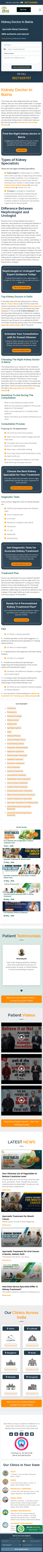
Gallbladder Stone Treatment (18, 779)
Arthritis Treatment (15, 771)
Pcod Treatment (13, 767)
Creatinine (11, 708)
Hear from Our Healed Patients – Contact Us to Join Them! (21, 999)
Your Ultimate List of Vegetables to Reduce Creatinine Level (19, 1175)
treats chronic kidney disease (16, 185)
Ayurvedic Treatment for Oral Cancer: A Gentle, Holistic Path (21, 1252)
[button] (16, 991)
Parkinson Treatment (15, 763)
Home (3, 38)
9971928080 (31, 2)
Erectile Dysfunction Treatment (19, 791)
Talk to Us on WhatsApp (21, 287)
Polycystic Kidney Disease (17, 747)
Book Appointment (10, 1345)
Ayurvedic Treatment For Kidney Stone (22, 803)
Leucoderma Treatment (16, 775)
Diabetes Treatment (15, 759)
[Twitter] (11, 1434)
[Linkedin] (32, 1434)
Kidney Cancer (13, 720)
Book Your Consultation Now (21, 488)
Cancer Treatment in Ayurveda (19, 799)
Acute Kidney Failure (15, 744)
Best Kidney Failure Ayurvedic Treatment (19, 807)
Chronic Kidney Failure (16, 740)
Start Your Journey (21, 620)
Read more (6, 1190)
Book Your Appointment (21, 350)
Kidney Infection (13, 736)
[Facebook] (16, 1434)
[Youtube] (27, 1434)
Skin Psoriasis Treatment (17, 755)
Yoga (9, 732)
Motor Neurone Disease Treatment (21, 795)
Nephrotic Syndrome (15, 751)
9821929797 (21, 78)
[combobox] (5, 49)
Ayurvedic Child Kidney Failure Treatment (19, 814)
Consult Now (21, 150)
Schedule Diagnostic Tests (21, 564)
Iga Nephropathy (14, 728)
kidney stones (10, 187)
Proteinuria (11, 712)
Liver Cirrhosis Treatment (17, 783)
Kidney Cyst (12, 724)
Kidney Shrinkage (14, 716)
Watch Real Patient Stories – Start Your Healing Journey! (21, 1123)
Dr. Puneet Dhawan (12, 304)
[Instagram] (21, 1434)
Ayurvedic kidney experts (11, 325)
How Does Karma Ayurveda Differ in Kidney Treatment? (20, 1288)
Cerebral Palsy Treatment (17, 787)
